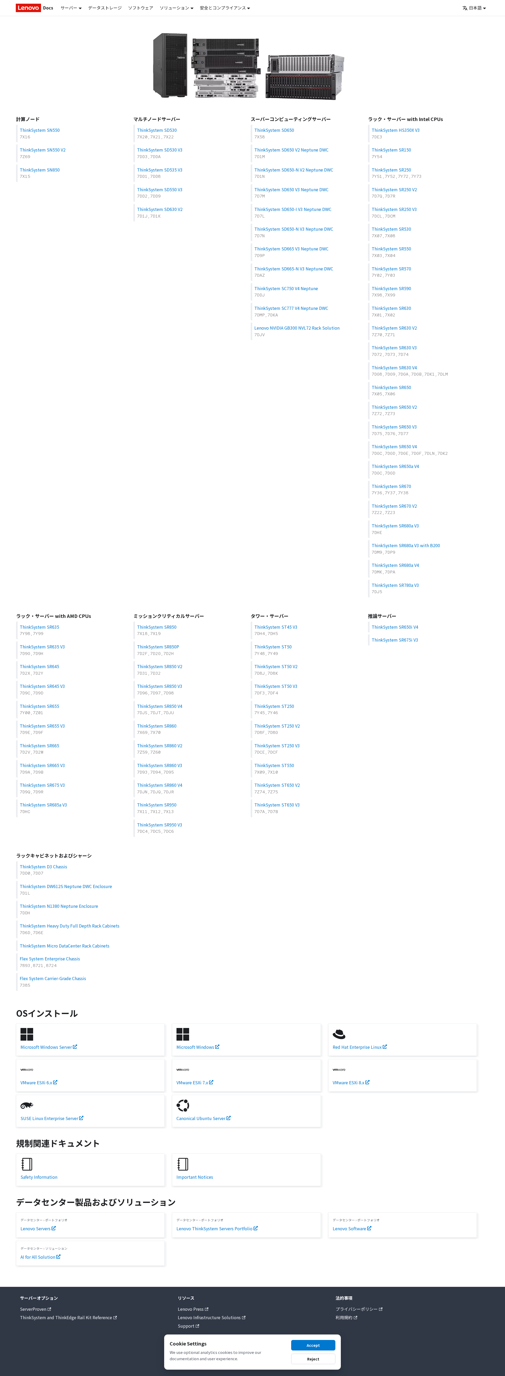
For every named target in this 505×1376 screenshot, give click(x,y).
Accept (313, 1345)
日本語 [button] (475, 7)
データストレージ (105, 7)
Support (186, 1326)
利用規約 (344, 1317)
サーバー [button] (68, 7)
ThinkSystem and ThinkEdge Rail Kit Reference (66, 1317)
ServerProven (33, 1309)
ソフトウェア (140, 7)
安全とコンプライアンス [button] (223, 7)
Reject (313, 1359)
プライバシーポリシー (357, 1309)
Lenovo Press (191, 1309)
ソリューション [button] (174, 7)
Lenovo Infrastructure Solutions (209, 1317)
